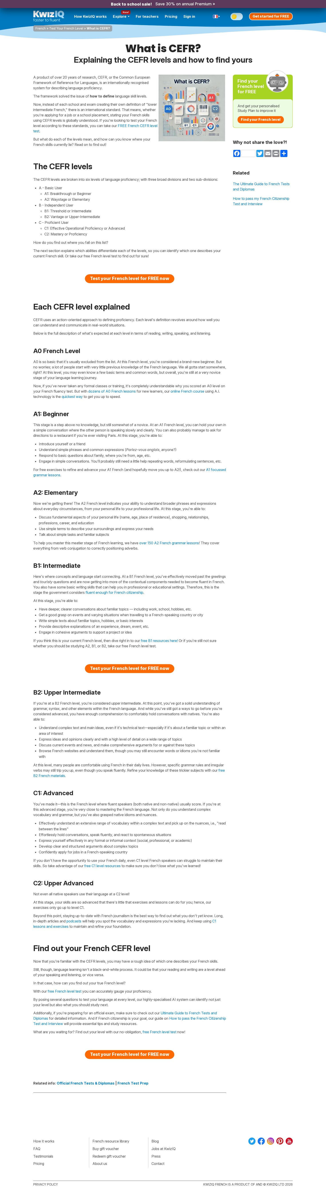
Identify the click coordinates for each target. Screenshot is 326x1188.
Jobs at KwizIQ (163, 1148)
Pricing (171, 16)
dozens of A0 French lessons (112, 391)
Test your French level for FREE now (129, 278)
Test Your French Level (66, 28)
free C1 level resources (102, 866)
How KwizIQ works (90, 16)
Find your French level (261, 119)
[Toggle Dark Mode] (236, 16)
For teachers (147, 16)
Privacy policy (45, 1184)
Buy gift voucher (105, 1148)
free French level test (64, 991)
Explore (119, 16)
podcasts (74, 921)
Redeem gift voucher (109, 1156)
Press (156, 1156)
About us (99, 1163)
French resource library (110, 1141)
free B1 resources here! (159, 640)
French (40, 28)
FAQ (36, 1148)
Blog (155, 1141)
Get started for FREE (271, 16)
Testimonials (43, 1156)
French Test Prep (133, 1083)
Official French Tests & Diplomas (85, 1083)
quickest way (72, 396)
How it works (43, 1141)
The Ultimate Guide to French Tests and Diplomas (261, 186)
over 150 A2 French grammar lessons (169, 543)
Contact (157, 1163)
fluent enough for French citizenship (114, 592)
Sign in (189, 16)
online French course (187, 391)
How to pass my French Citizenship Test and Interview (261, 201)
